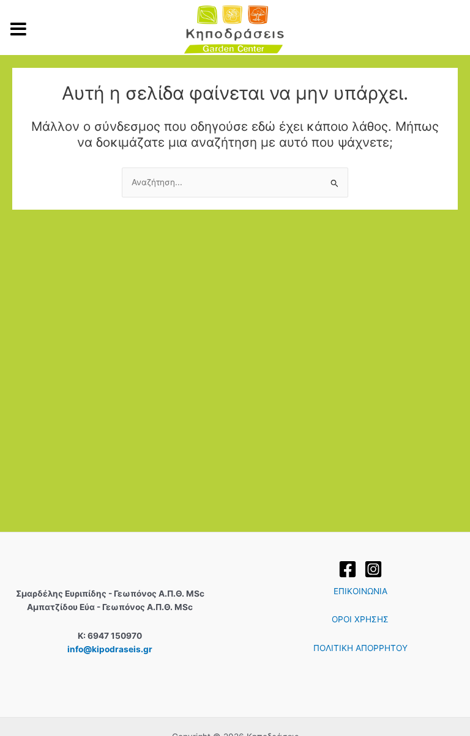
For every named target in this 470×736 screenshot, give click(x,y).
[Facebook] (347, 569)
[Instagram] (373, 569)
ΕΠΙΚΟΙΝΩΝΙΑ (360, 591)
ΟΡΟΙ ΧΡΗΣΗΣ (360, 619)
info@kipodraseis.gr (109, 649)
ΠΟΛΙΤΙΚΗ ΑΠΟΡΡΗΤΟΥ (360, 648)
